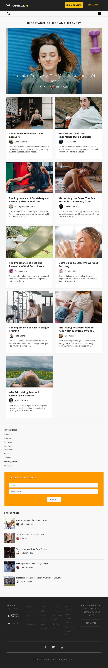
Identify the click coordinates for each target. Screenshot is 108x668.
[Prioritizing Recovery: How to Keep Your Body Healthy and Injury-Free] (78, 307)
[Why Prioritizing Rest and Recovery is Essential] (29, 371)
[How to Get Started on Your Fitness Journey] (9, 523)
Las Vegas (43, 628)
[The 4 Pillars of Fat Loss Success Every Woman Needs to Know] (9, 538)
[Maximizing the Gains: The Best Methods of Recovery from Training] (78, 177)
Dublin (42, 619)
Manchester (57, 615)
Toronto (68, 622)
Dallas (42, 611)
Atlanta (29, 607)
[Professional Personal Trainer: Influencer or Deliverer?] (9, 581)
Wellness (8, 465)
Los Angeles (57, 611)
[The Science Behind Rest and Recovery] (29, 113)
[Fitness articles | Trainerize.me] (20, 5)
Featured (8, 442)
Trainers (7, 457)
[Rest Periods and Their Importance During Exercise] (78, 113)
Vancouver (69, 627)
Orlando (56, 628)
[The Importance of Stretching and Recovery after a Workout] (29, 177)
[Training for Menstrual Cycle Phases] (9, 552)
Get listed (93, 5)
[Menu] (100, 13)
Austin (29, 615)
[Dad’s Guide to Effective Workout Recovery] (78, 242)
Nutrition (8, 449)
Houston (43, 624)
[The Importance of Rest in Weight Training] (29, 307)
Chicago (43, 607)
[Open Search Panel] (8, 13)
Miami (55, 619)
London (56, 607)
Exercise (7, 438)
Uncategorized (10, 461)
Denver (43, 615)
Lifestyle (7, 446)
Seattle (68, 614)
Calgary (30, 628)
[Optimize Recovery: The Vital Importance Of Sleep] (54, 61)
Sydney (68, 618)
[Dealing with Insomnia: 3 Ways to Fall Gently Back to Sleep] (9, 566)
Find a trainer (73, 5)
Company (8, 434)
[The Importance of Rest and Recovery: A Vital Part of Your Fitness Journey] (29, 242)
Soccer (7, 453)
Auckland (30, 611)
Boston (30, 619)
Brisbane (30, 624)
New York (56, 624)
